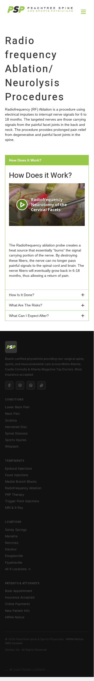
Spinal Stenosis (16, 433)
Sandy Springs (16, 530)
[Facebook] (9, 385)
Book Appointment (18, 591)
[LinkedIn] (30, 385)
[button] (46, 160)
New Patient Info (17, 611)
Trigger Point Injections (22, 501)
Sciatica (11, 420)
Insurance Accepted (19, 597)
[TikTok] (41, 385)
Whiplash (11, 446)
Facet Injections (16, 475)
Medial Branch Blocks (21, 481)
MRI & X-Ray (14, 507)
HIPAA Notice (14, 617)
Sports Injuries (15, 440)
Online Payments (17, 604)
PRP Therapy (14, 494)
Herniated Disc (16, 427)
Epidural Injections (18, 468)
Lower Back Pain (17, 407)
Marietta (11, 536)
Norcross (11, 543)
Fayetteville (13, 562)
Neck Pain (12, 413)
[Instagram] (20, 385)
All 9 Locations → (18, 569)
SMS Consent (13, 643)
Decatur (11, 549)
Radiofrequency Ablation (23, 488)
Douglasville (14, 556)
